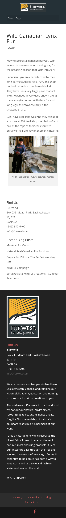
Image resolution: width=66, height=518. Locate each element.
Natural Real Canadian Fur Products (28, 251)
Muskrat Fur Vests (18, 245)
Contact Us (31, 502)
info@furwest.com (17, 231)
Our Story (17, 497)
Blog (48, 497)
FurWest (11, 47)
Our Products (34, 497)
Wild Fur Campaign (18, 268)
